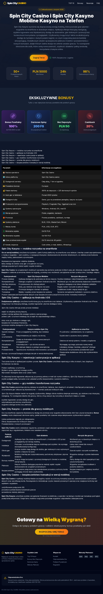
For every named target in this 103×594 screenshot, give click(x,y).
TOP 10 (71, 3)
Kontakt (55, 556)
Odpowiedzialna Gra (60, 559)
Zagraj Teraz (39, 58)
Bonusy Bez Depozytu (34, 559)
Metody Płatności (33, 565)
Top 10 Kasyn (31, 556)
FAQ (98, 3)
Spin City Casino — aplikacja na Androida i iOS (19, 153)
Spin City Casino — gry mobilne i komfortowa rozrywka (23, 158)
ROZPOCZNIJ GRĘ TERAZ (51, 532)
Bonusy (80, 3)
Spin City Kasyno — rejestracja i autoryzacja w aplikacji (23, 155)
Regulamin (56, 565)
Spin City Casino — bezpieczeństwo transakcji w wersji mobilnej (26, 163)
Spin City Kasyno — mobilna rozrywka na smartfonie (22, 151)
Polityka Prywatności (60, 562)
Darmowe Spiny (32, 562)
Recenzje (89, 3)
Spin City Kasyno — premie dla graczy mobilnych (20, 160)
